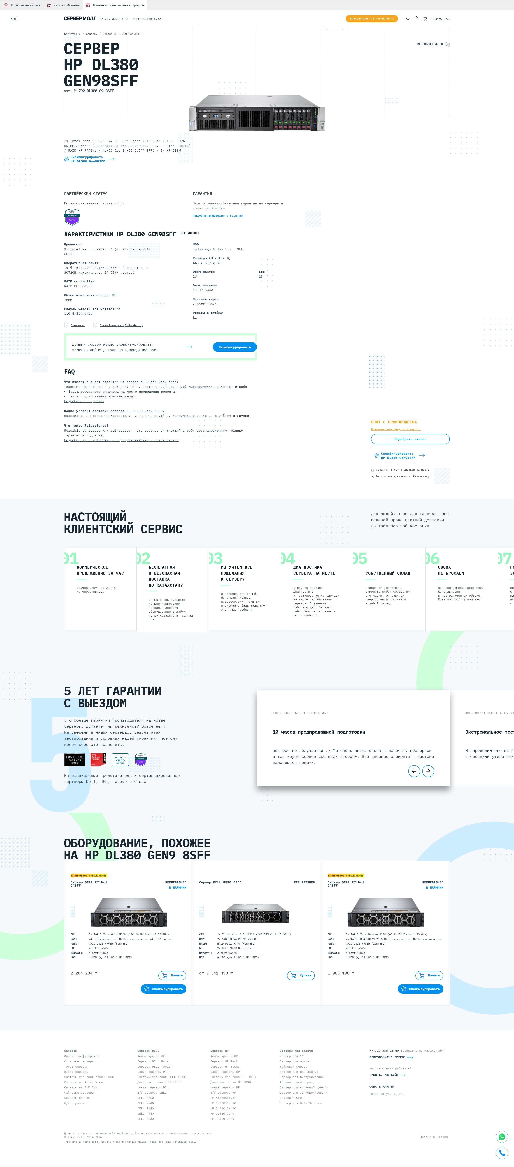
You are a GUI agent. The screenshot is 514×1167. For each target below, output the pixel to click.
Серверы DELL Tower (153, 1066)
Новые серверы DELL (153, 1087)
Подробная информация (218, 215)
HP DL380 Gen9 (222, 1113)
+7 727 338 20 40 (114, 18)
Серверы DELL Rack (152, 1061)
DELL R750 (145, 1098)
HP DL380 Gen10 (223, 1103)
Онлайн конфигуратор (81, 1056)
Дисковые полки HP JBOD (230, 1082)
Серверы (70, 1051)
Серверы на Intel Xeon (83, 1082)
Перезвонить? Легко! (387, 1057)
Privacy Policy (147, 1141)
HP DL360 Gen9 (222, 1119)
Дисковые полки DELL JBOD (159, 1082)
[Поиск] (408, 19)
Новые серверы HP (225, 1087)
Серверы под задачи (296, 1051)
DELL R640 (145, 1108)
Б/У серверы (74, 1103)
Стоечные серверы (79, 1061)
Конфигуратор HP (224, 1056)
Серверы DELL (148, 1051)
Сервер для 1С (292, 1056)
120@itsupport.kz (146, 18)
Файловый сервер (293, 1066)
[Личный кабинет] (417, 19)
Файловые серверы (79, 1092)
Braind (442, 1137)
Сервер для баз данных (299, 1072)
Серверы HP (219, 1051)
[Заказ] (425, 19)
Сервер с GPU (291, 1098)
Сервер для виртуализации (302, 1077)
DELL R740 (145, 1103)
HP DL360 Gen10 (223, 1108)
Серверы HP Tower (225, 1066)
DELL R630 (145, 1119)
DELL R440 (145, 1113)
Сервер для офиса (294, 1061)
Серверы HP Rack (224, 1061)
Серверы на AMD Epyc (81, 1087)
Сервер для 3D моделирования (304, 1092)
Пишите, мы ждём (383, 1075)
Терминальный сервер (297, 1082)
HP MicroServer (223, 1098)
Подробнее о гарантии (84, 401)
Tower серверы (76, 1066)
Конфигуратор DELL (152, 1056)
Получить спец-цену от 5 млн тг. (396, 429)
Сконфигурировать (235, 347)
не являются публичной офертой (112, 1133)
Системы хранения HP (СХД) (233, 1077)
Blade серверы (76, 1072)
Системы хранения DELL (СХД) (162, 1077)
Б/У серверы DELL (152, 1092)
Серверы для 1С (77, 1098)
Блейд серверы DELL (153, 1072)
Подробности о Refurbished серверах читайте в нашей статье (121, 440)
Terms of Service (176, 1141)
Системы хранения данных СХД (89, 1077)
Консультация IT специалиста (372, 18)
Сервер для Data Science (301, 1103)
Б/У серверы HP (223, 1092)
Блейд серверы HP (225, 1072)
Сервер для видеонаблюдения (303, 1087)
